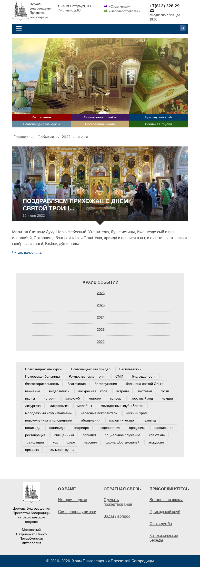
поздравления (109, 428)
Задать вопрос (117, 516)
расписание (163, 428)
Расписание (41, 117)
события (89, 435)
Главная (21, 137)
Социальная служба (100, 117)
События (46, 137)
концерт (116, 398)
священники (64, 435)
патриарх (81, 428)
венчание (32, 391)
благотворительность (42, 384)
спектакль (157, 435)
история (50, 398)
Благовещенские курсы (41, 124)
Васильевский (130, 369)
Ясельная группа (158, 124)
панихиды (57, 428)
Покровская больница (42, 376)
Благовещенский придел (90, 369)
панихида (32, 428)
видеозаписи (59, 391)
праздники (137, 428)
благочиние (77, 384)
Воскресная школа (100, 124)
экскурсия (156, 442)
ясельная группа (61, 450)
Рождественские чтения (88, 376)
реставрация (35, 435)
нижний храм (136, 413)
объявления (90, 420)
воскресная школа (93, 391)
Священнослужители (77, 511)
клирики (95, 398)
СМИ (119, 376)
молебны (84, 406)
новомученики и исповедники (48, 420)
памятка (149, 420)
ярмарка (32, 450)
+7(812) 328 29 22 (165, 8)
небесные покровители (99, 413)
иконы (30, 398)
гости (165, 391)
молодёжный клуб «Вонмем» (48, 413)
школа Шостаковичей (123, 442)
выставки (145, 391)
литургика (33, 406)
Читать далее (23, 252)
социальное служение (122, 435)
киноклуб (72, 398)
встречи (122, 391)
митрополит (59, 406)
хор (55, 442)
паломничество (121, 420)
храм (71, 442)
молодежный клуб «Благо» (122, 406)
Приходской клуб (158, 117)
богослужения (106, 384)
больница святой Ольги (144, 384)
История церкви (72, 499)
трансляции (34, 442)
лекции (167, 398)
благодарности (144, 376)
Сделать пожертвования (118, 501)
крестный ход (142, 398)
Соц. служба (161, 523)
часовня (90, 442)
